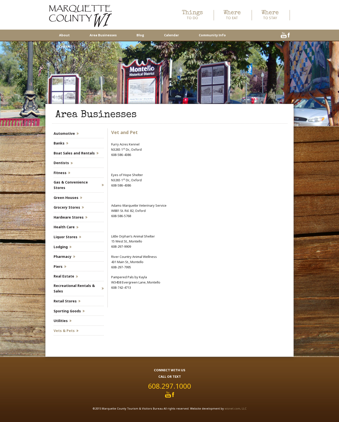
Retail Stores (65, 301)
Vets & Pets (64, 330)
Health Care (64, 227)
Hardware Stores (69, 217)
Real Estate (64, 276)
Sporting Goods (67, 311)
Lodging (61, 246)
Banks (59, 143)
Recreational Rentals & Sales (74, 288)
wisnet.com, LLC (235, 408)
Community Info (212, 35)
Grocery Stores (67, 207)
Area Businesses (103, 35)
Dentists (61, 162)
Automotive (64, 133)
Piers (58, 266)
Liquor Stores (65, 236)
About (64, 35)
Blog (140, 35)
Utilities (61, 320)
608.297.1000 (169, 386)
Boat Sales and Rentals (74, 153)
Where (232, 15)
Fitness (60, 172)
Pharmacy (62, 256)
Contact (66, 46)
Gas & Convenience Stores (71, 185)
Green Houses (66, 197)
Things (192, 15)
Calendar (171, 35)
